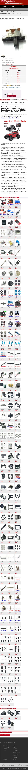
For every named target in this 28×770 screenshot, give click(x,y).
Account (4, 6)
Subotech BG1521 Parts (15, 121)
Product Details (4, 99)
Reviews (23, 99)
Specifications (15, 99)
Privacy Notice (16, 754)
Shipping (15, 748)
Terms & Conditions (17, 752)
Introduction (14, 761)
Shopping (5, 748)
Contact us (6, 761)
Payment (15, 747)
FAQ (4, 750)
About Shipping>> (12, 87)
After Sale (15, 757)
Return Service (16, 755)
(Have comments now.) (15, 85)
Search (20, 3)
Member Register (7, 747)
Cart (13, 6)
